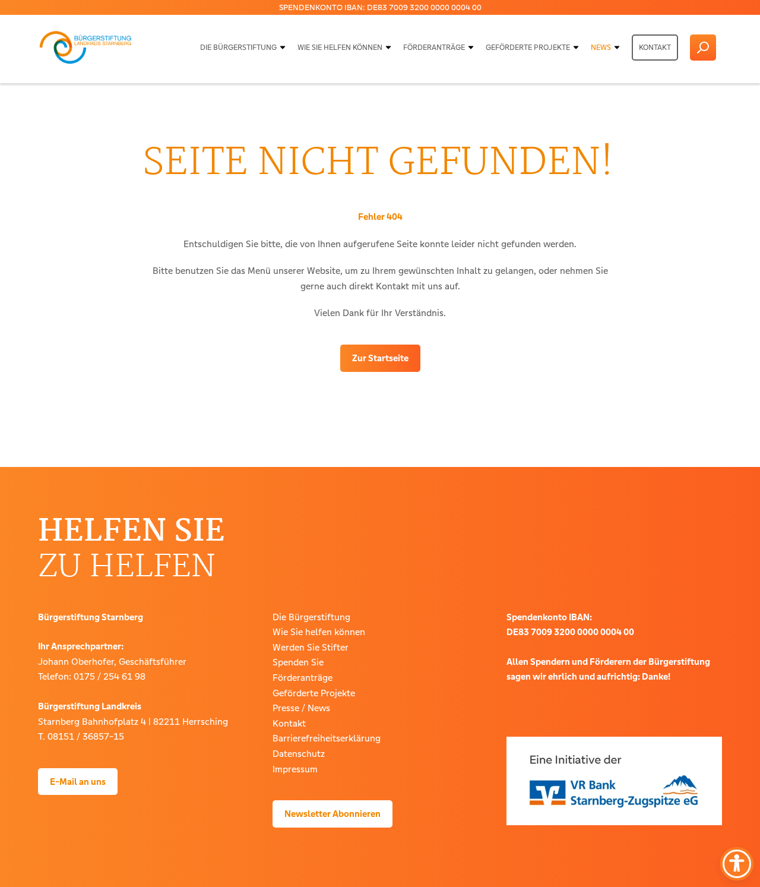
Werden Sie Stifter (311, 647)
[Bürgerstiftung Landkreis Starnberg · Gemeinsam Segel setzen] (85, 47)
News (601, 47)
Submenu (283, 47)
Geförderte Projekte (528, 47)
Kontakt (655, 47)
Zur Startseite (380, 358)
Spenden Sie (298, 662)
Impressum (295, 769)
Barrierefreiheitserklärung (327, 738)
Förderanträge (434, 47)
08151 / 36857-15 (86, 736)
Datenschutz (299, 753)
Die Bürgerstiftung (238, 47)
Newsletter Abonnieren (332, 813)
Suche (703, 47)
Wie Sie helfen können (339, 47)
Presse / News (301, 708)
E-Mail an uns (78, 781)
